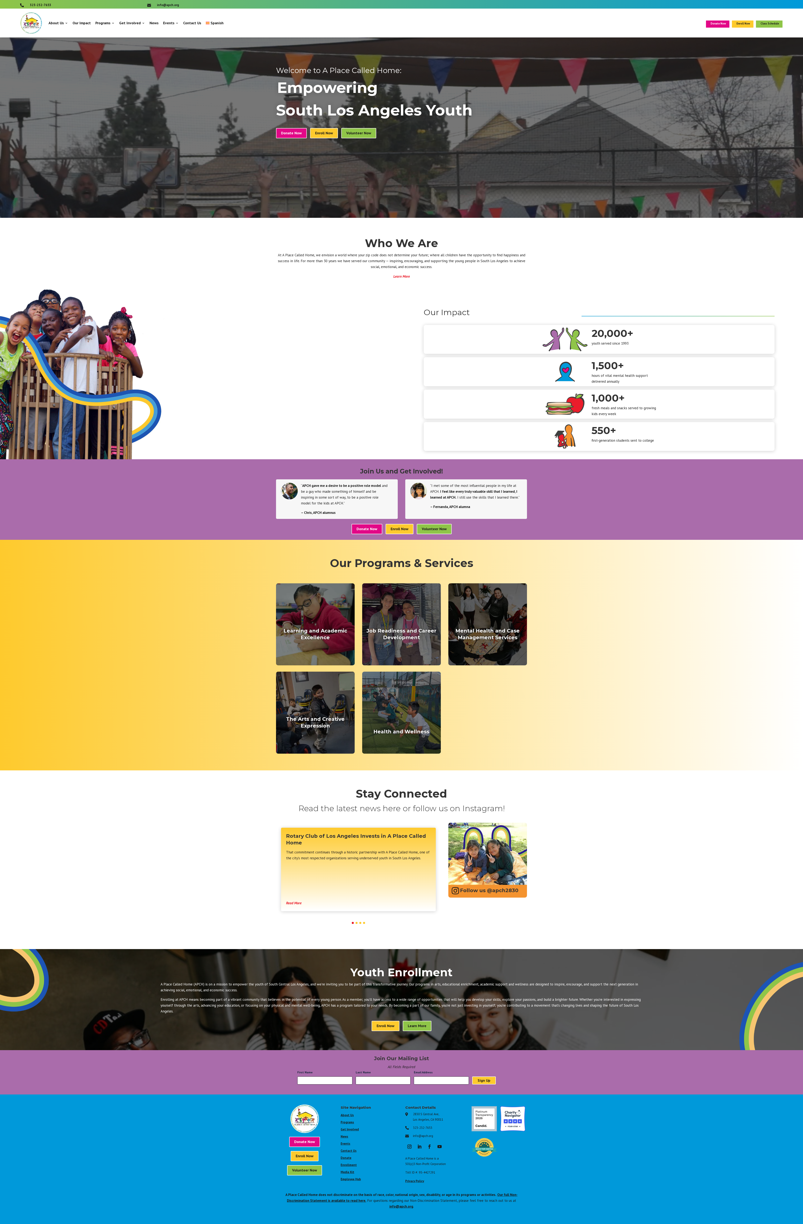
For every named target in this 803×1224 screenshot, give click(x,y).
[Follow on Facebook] (429, 1146)
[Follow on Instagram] (409, 1146)
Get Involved (130, 23)
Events (168, 23)
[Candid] (484, 1130)
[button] (353, 923)
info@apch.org (423, 1136)
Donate (346, 1158)
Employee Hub (351, 1179)
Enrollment (349, 1165)
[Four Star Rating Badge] (513, 1130)
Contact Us (192, 23)
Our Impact (82, 23)
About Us (56, 23)
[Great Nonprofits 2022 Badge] (484, 1158)
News (154, 23)
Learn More (401, 276)
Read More (294, 903)
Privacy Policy (414, 1181)
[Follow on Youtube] (439, 1146)
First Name (306, 1072)
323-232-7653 (422, 1128)
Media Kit (347, 1172)
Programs (102, 23)
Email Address (424, 1072)
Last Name (364, 1072)
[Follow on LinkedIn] (419, 1146)
